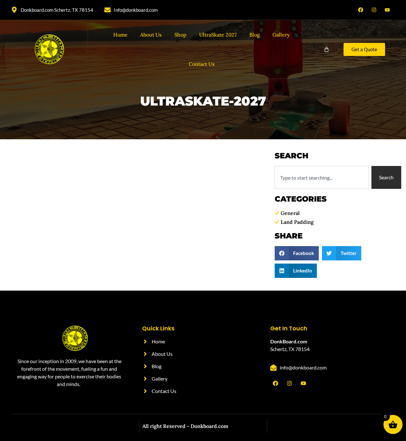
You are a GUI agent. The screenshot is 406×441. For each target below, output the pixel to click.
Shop (180, 34)
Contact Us (202, 64)
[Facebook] (361, 10)
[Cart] (326, 49)
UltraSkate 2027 (218, 34)
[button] (297, 253)
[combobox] (322, 177)
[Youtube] (387, 10)
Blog (254, 34)
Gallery (281, 34)
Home (120, 34)
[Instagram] (374, 10)
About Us (151, 34)
